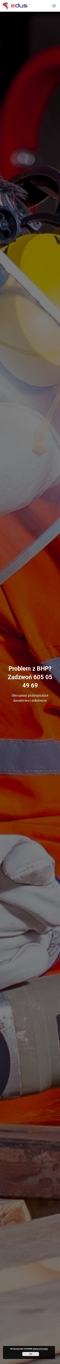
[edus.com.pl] (16, 6)
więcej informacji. (40, 1348)
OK (30, 1353)
